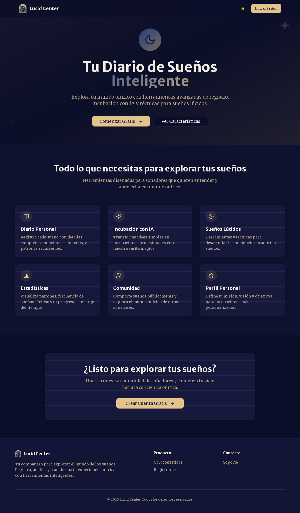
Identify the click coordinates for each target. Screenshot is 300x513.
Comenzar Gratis (117, 121)
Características (168, 462)
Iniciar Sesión (266, 8)
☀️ (243, 8)
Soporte (230, 462)
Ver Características (180, 121)
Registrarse (165, 469)
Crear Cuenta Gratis (146, 403)
